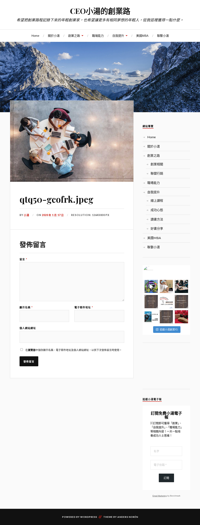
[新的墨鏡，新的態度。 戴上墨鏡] (181, 316)
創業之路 (74, 35)
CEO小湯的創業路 (100, 11)
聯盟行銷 (157, 173)
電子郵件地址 (83, 307)
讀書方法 (157, 219)
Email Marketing (160, 496)
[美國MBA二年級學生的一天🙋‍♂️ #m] (166, 286)
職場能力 (98, 35)
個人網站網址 (28, 328)
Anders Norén (127, 516)
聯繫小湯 (163, 35)
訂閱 (166, 477)
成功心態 (157, 210)
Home (35, 35)
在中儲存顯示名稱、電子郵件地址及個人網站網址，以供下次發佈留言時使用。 (73, 349)
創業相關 (157, 164)
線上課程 (157, 200)
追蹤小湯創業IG (169, 329)
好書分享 (157, 228)
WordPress (88, 516)
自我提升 (118, 35)
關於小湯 (54, 35)
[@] (154, 271)
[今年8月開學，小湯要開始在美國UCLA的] (181, 286)
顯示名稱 (26, 307)
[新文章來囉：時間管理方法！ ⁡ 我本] (166, 301)
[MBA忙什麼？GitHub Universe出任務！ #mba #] (151, 286)
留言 (23, 259)
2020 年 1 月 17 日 (53, 215)
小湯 (26, 215)
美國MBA (142, 35)
